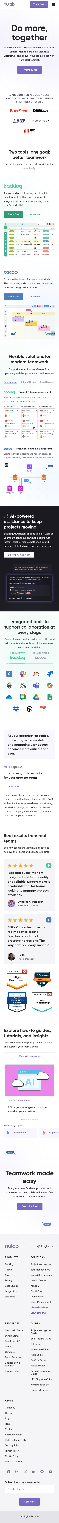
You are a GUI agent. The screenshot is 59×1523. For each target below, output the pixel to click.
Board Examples (13, 1357)
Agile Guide (37, 1354)
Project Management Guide (41, 1332)
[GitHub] (42, 1471)
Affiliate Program (13, 1434)
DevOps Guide (38, 1360)
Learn (8, 1346)
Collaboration (19, 1132)
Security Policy (12, 1445)
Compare (10, 1352)
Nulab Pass (10, 1275)
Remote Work (38, 1296)
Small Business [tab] (47, 382)
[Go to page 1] (21, 1119)
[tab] (17, 656)
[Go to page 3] (26, 1119)
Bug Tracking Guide (41, 1338)
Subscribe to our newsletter (22, 1482)
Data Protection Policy (16, 1440)
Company (10, 1407)
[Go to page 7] (35, 1119)
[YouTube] (50, 1471)
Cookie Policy (11, 1456)
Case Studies (11, 1285)
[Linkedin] (33, 1471)
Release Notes (12, 1371)
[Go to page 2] (24, 1119)
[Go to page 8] (37, 1119)
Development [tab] (10, 382)
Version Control (38, 1280)
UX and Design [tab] (28, 382)
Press (7, 1423)
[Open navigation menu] (53, 4)
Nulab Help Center (14, 1330)
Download (10, 1296)
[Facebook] (8, 1471)
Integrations (11, 1291)
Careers (9, 1413)
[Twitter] (25, 1471)
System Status (12, 1335)
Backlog (9, 1264)
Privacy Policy (12, 1450)
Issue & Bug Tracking (41, 1275)
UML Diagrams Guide (41, 1379)
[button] (45, 1246)
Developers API (12, 1341)
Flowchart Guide (39, 1390)
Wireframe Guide (39, 1349)
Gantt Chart (37, 1291)
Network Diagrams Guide (40, 1372)
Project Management (41, 1264)
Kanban (35, 1285)
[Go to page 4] (28, 1119)
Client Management (41, 1302)
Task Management (40, 1269)
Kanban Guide (38, 1365)
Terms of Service (13, 1461)
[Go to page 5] (30, 1119)
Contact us (10, 1429)
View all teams (38, 1312)
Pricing (8, 1280)
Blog (7, 1418)
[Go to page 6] (33, 1119)
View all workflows (40, 1307)
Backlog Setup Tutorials (12, 1364)
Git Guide (36, 1344)
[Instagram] (17, 1471)
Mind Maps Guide (40, 1384)
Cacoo (8, 1269)
